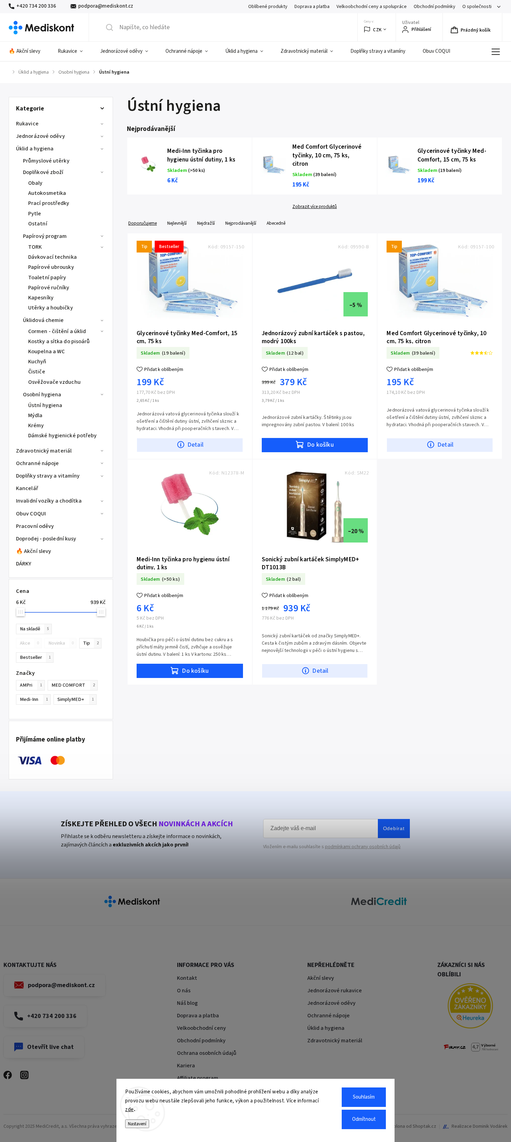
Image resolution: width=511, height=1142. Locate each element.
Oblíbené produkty (267, 6)
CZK (377, 29)
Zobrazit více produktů (314, 206)
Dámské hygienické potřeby (62, 435)
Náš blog (187, 1003)
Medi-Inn (34, 699)
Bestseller (35, 657)
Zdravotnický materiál (44, 451)
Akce (29, 643)
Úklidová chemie (43, 320)
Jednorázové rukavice (334, 990)
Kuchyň (37, 361)
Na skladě (34, 628)
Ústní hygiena (45, 405)
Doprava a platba (312, 6)
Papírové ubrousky (51, 267)
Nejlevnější (177, 223)
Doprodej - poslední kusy (46, 539)
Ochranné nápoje (37, 463)
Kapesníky (41, 297)
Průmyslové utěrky (46, 161)
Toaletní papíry (47, 277)
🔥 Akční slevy (33, 551)
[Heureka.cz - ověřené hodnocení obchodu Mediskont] (470, 1007)
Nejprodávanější (240, 223)
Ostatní (37, 223)
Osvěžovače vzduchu (54, 382)
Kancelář (27, 488)
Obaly (35, 183)
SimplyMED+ (75, 699)
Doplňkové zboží (43, 172)
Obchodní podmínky (434, 6)
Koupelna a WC (46, 351)
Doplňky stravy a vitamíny (48, 476)
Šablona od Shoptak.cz (412, 1126)
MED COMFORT (73, 685)
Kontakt (187, 978)
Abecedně (276, 223)
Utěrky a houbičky (50, 308)
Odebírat (394, 828)
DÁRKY (24, 564)
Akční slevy (320, 978)
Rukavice (27, 123)
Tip (91, 643)
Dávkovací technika (52, 257)
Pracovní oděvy (35, 526)
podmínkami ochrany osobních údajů (362, 846)
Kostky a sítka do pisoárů (59, 341)
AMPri (31, 685)
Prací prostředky (49, 203)
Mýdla (35, 415)
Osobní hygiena (42, 394)
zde (129, 1109)
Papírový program (45, 236)
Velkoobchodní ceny (201, 1028)
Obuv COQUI (31, 514)
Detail (195, 444)
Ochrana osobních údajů (206, 1053)
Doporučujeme (142, 223)
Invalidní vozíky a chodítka (49, 501)
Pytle (34, 213)
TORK (35, 247)
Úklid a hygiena (35, 148)
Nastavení (137, 1123)
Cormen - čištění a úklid (57, 331)
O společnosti (477, 6)
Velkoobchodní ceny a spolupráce (371, 6)
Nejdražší (206, 223)
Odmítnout (364, 1119)
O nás (183, 990)
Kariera (186, 1065)
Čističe (36, 371)
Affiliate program (197, 1078)
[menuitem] (29, 51)
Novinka (61, 643)
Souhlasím (364, 1097)
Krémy (36, 425)
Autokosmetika (47, 193)
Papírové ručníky (49, 287)
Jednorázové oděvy (40, 136)
